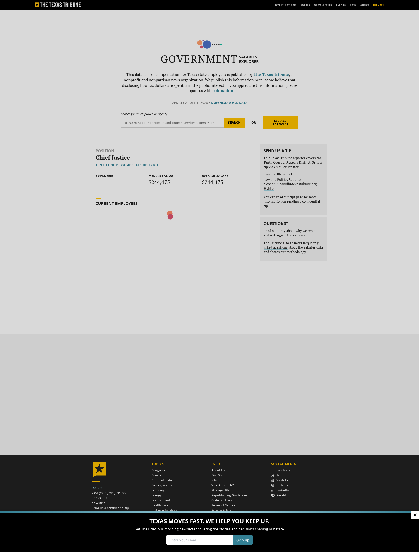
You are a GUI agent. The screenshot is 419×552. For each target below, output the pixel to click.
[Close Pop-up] (415, 515)
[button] (209, 276)
